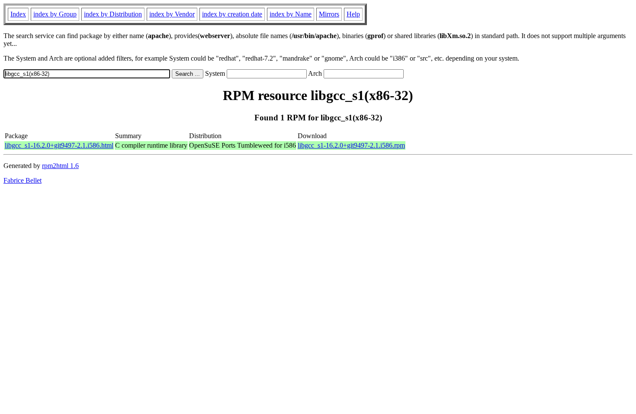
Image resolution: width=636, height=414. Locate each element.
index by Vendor (172, 14)
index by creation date (232, 14)
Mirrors (329, 14)
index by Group (55, 14)
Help (353, 14)
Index (18, 14)
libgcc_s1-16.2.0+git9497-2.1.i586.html (59, 145)
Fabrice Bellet (22, 180)
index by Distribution (113, 14)
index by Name (291, 14)
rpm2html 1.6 (60, 165)
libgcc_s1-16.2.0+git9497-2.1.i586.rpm (351, 145)
